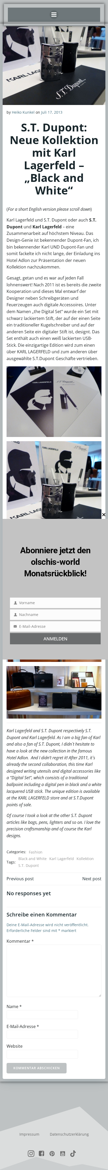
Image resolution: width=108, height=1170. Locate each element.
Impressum (29, 1134)
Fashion (35, 852)
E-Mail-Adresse (23, 1026)
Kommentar (20, 941)
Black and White (32, 858)
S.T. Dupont (28, 865)
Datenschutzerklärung (69, 1134)
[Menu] (54, 14)
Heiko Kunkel (23, 112)
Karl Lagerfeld (61, 858)
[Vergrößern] (94, 373)
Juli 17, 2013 (51, 112)
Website (15, 1046)
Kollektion (85, 858)
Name (14, 1006)
